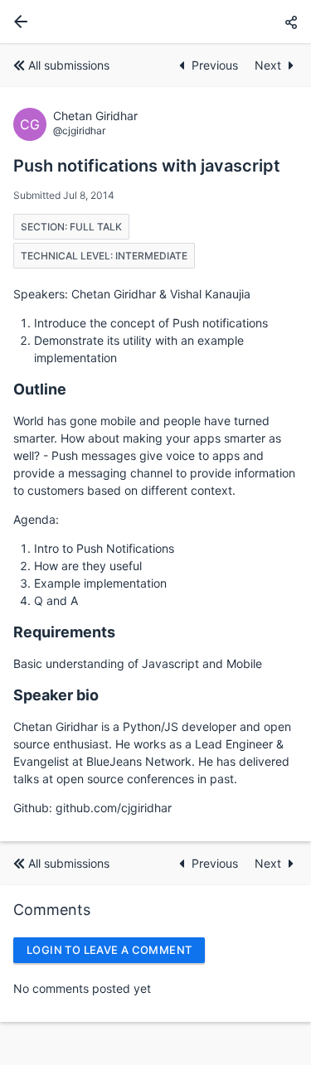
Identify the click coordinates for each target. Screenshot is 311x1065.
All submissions (68, 65)
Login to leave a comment (109, 949)
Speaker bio (56, 695)
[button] (291, 22)
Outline (39, 389)
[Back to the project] (17, 21)
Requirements (64, 632)
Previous (216, 65)
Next (268, 65)
